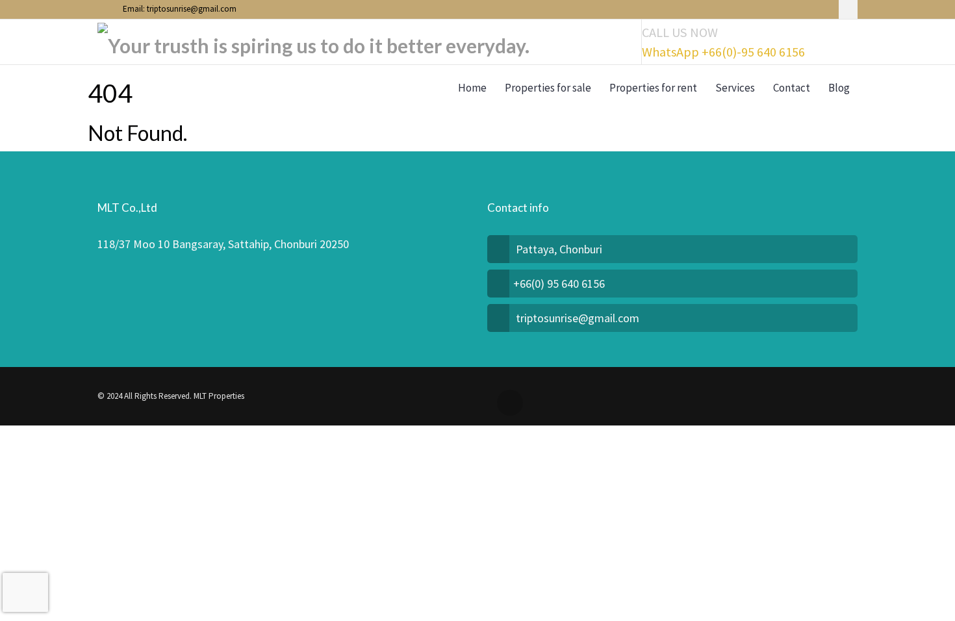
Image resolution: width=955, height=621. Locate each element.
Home (472, 88)
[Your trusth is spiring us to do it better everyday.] (313, 42)
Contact (791, 88)
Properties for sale (548, 88)
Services (735, 88)
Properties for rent (653, 88)
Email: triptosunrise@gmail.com (178, 8)
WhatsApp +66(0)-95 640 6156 (723, 52)
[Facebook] (848, 9)
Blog (839, 88)
